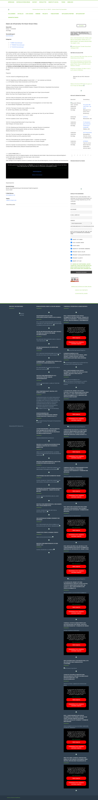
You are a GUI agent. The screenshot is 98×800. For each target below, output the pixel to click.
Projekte (45, 13)
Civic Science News (78, 242)
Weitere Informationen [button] (37, 174)
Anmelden (70, 2)
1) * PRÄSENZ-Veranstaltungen (17, 44)
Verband (37, 13)
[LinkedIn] (61, 204)
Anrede (73, 220)
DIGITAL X (85, 116)
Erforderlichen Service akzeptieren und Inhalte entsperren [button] (76, 343)
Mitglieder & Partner (68, 13)
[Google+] (58, 204)
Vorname (73, 203)
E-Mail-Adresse (75, 215)
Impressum (11, 2)
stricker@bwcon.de (10, 195)
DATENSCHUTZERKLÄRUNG (84, 286)
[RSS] (90, 5)
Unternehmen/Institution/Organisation (82, 226)
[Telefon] (73, 5)
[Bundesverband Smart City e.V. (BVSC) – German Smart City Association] (49, 9)
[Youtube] (82, 5)
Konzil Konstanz (9, 35)
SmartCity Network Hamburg (81, 248)
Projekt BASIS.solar (78, 251)
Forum (63, 2)
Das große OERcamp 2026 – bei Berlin (87, 106)
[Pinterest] (55, 204)
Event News (76, 245)
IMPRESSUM (74, 286)
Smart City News (77, 239)
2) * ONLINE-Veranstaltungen (17, 47)
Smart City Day (77, 261)
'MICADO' (50, 403)
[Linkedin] (87, 5)
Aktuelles (20, 13)
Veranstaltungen (13, 17)
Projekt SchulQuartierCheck (81, 254)
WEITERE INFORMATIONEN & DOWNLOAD (45, 438)
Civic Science (29, 13)
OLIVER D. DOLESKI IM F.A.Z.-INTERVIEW (44, 549)
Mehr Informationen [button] (76, 335)
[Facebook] (76, 5)
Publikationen (55, 13)
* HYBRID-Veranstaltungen (16, 42)
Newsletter (42, 2)
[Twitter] (79, 5)
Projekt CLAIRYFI (77, 258)
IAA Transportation (87, 132)
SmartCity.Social (53, 2)
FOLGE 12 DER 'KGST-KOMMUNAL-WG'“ (72, 379)
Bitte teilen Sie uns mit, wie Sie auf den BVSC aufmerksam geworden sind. (81, 232)
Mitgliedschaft (80, 13)
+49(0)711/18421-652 (11, 200)
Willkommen (11, 13)
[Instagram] (84, 5)
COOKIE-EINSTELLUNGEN (81, 293)
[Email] (67, 204)
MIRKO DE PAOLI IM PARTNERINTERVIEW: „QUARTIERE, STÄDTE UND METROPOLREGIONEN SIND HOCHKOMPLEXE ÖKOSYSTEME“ (48, 454)
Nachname (73, 209)
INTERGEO (85, 141)
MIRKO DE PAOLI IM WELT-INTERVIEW (44, 537)
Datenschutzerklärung (23, 2)
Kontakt (34, 2)
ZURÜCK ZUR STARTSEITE (81, 290)
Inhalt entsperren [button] (37, 171)
